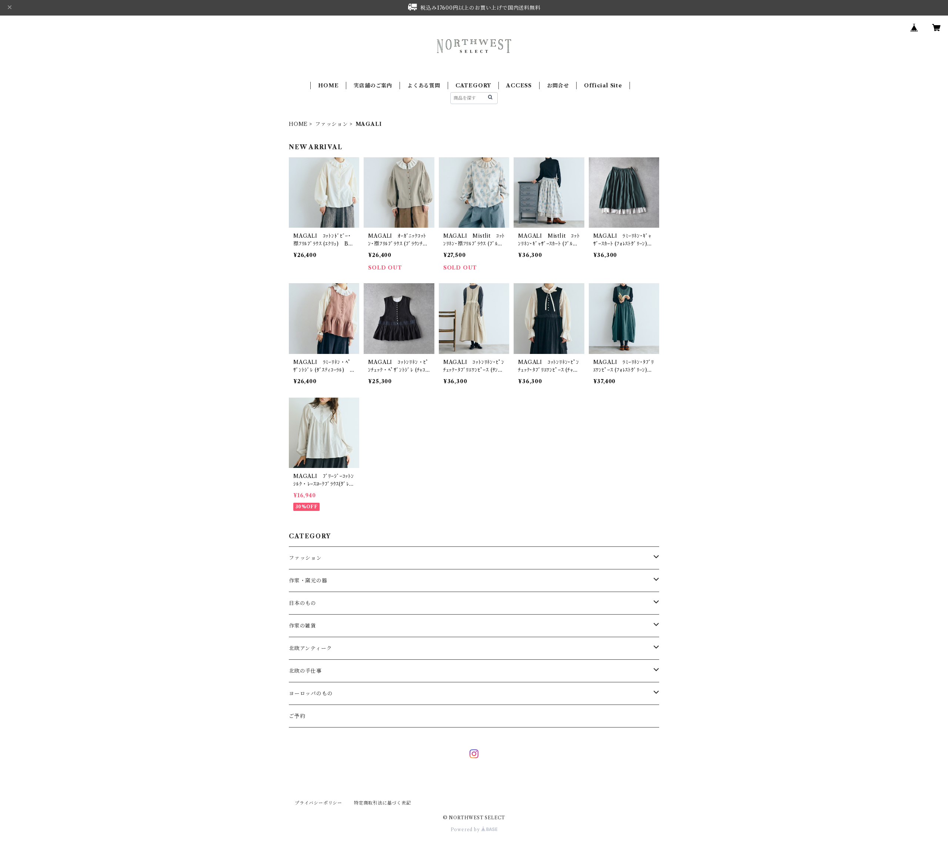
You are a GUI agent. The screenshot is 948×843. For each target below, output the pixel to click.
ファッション (331, 124)
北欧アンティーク (310, 648)
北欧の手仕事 (305, 671)
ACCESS (519, 85)
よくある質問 (423, 85)
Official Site (603, 85)
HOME (328, 85)
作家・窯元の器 (308, 580)
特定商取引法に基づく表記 (382, 803)
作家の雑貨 (302, 625)
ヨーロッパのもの (311, 693)
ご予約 (297, 716)
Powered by (466, 829)
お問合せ (558, 85)
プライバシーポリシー (318, 803)
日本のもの (302, 603)
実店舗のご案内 (373, 85)
